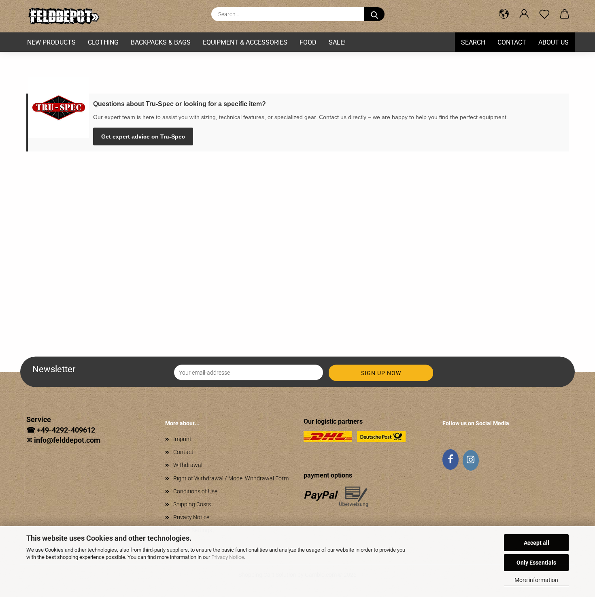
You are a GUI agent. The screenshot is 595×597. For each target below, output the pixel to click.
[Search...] (374, 14)
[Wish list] (544, 14)
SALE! (337, 42)
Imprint (182, 439)
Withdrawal (187, 465)
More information (536, 580)
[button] (504, 14)
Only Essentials (536, 562)
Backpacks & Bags (161, 42)
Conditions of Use (195, 491)
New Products (51, 42)
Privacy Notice (227, 557)
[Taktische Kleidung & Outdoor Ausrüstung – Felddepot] (66, 16)
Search (473, 42)
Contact (511, 42)
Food (308, 42)
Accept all (536, 542)
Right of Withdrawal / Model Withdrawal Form (231, 478)
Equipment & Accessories (245, 42)
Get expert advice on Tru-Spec (143, 136)
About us (553, 42)
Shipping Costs (192, 504)
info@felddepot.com (67, 440)
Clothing (103, 42)
